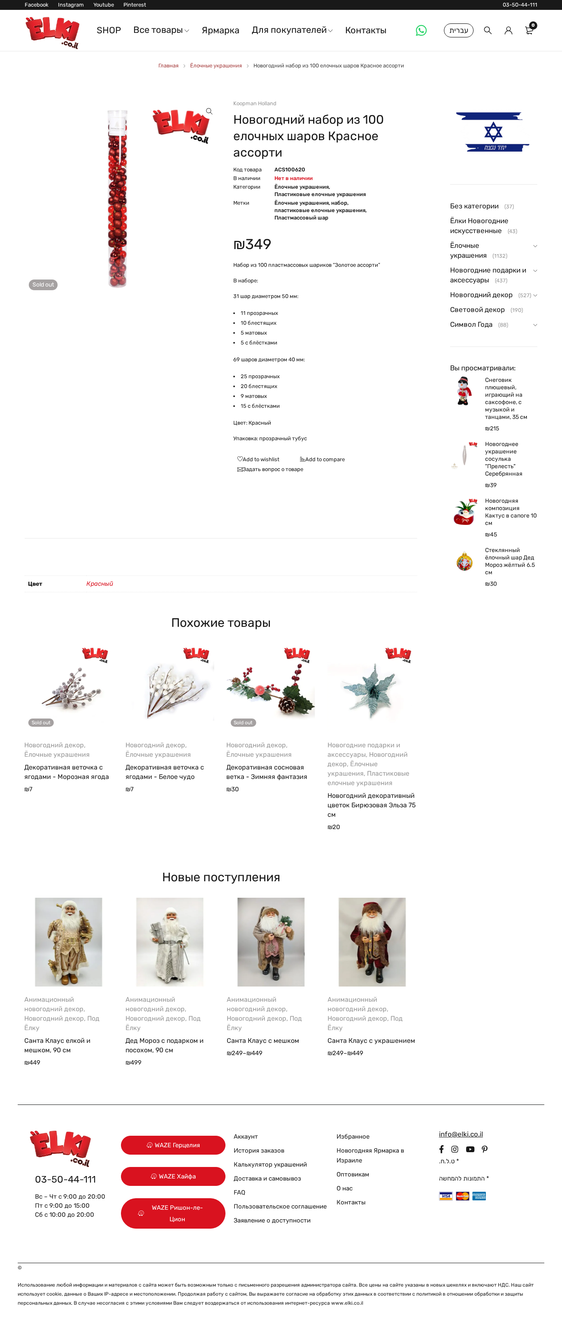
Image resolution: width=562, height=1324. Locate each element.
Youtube (103, 5)
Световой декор (477, 309)
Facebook (37, 5)
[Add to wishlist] (256, 460)
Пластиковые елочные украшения (320, 194)
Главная (168, 65)
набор (339, 203)
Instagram (71, 5)
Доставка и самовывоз (267, 1178)
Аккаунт (246, 1136)
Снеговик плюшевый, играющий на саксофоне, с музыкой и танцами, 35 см (506, 399)
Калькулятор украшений (270, 1164)
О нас (345, 1188)
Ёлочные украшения (216, 65)
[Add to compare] (320, 460)
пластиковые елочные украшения (319, 210)
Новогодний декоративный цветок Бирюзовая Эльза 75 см (371, 805)
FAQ (239, 1192)
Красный (99, 583)
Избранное (353, 1136)
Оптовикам (353, 1174)
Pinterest (134, 5)
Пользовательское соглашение (280, 1206)
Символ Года (471, 324)
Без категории (474, 206)
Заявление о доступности (272, 1220)
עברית (458, 30)
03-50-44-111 (520, 5)
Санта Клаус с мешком (263, 1040)
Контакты (351, 1202)
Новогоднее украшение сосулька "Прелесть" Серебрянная (504, 459)
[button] (209, 111)
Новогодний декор (54, 745)
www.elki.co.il (347, 1303)
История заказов (259, 1150)
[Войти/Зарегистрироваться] (508, 30)
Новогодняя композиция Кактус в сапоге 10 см (511, 512)
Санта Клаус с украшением (371, 1040)
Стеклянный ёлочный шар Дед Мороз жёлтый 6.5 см (510, 561)
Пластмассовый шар (301, 218)
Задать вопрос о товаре (273, 469)
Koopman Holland (254, 103)
